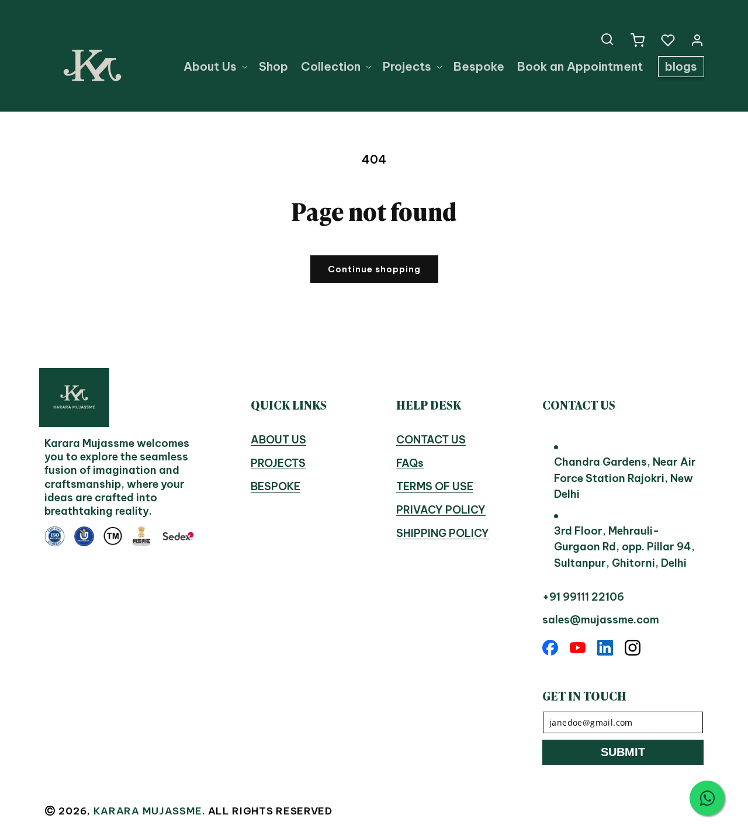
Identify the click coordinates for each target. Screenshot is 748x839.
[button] (607, 39)
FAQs (410, 463)
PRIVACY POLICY (441, 509)
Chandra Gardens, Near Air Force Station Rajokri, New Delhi (625, 478)
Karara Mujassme (148, 811)
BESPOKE (275, 486)
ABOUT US (278, 439)
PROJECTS (278, 463)
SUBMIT (623, 752)
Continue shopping (374, 269)
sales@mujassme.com (600, 619)
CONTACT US (431, 439)
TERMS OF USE (434, 486)
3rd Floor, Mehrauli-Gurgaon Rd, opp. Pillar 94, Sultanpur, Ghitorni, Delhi (624, 547)
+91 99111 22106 (583, 597)
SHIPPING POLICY (442, 533)
